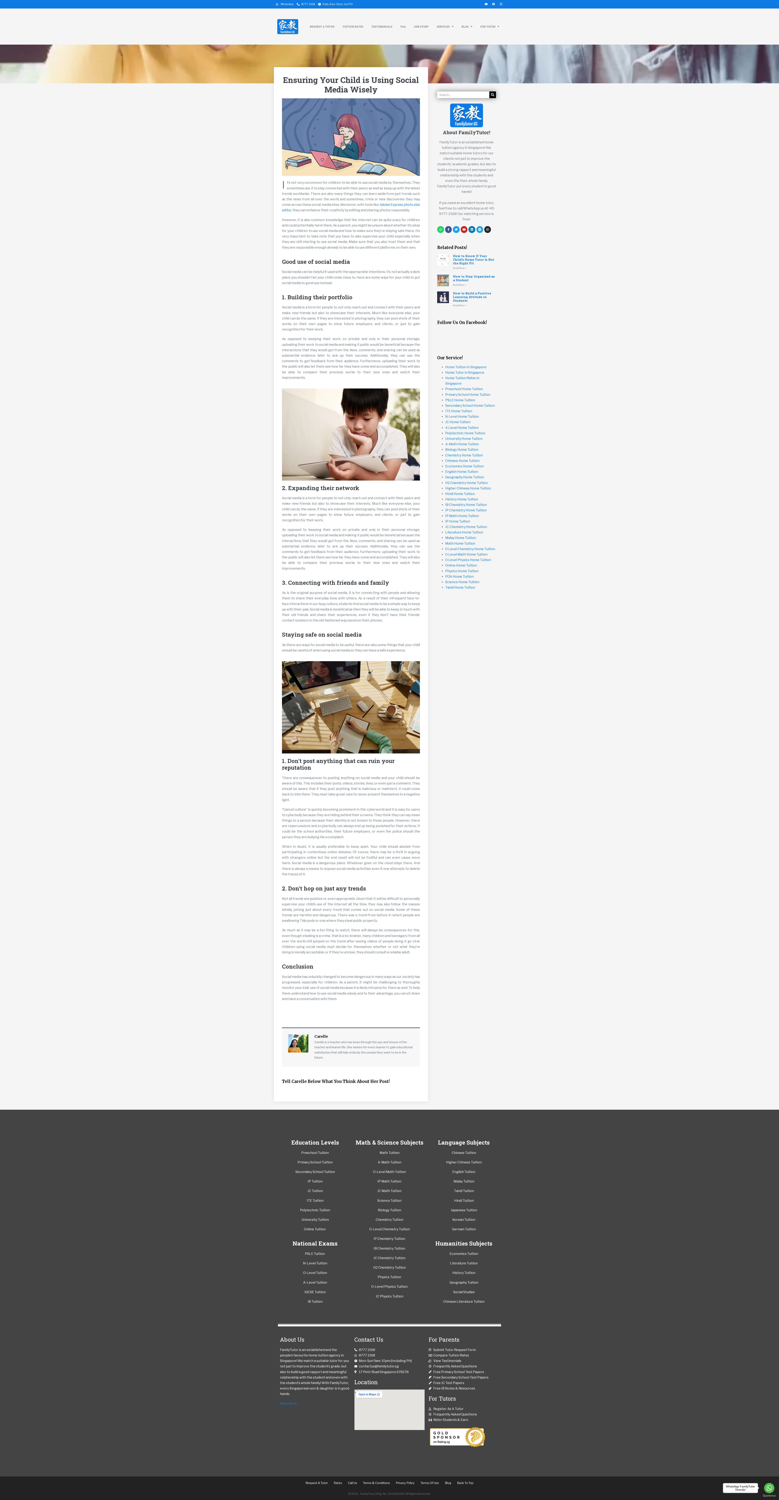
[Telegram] (479, 229)
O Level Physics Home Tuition (468, 560)
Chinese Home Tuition (462, 461)
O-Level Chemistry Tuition (389, 1229)
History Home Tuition (461, 499)
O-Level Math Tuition (389, 1172)
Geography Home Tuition (464, 477)
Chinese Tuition (464, 1153)
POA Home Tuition (459, 576)
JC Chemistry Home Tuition (466, 527)
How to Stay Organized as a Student (474, 278)
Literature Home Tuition (464, 532)
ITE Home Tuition (458, 411)
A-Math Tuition (389, 1162)
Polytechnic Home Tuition (465, 433)
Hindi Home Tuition (460, 494)
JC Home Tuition (457, 422)
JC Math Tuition (389, 1191)
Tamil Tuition (464, 1191)
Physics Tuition (389, 1277)
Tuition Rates (352, 26)
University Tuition (315, 1220)
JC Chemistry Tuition (389, 1258)
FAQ (403, 26)
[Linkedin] (471, 229)
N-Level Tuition (315, 1263)
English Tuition (463, 1172)
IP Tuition (315, 1181)
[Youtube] (464, 229)
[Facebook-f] (448, 229)
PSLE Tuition (315, 1254)
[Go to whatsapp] (769, 1488)
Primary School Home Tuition (467, 395)
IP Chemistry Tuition (389, 1239)
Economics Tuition (464, 1254)
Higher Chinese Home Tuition (468, 488)
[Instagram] (487, 229)
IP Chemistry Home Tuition (466, 510)
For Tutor (487, 26)
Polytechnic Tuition (315, 1210)
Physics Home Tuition (462, 571)
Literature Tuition (464, 1263)
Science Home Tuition (462, 582)
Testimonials (381, 26)
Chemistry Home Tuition (464, 455)
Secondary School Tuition (315, 1172)
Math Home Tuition (460, 543)
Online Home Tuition (461, 565)
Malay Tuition (464, 1181)
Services (443, 26)
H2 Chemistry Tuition (389, 1267)
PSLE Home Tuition (460, 400)
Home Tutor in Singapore (464, 372)
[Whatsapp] (440, 229)
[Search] (492, 94)
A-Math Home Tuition (462, 444)
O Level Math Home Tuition (466, 554)
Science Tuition (389, 1201)
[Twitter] (456, 229)
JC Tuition (315, 1191)
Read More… (289, 1404)
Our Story (421, 26)
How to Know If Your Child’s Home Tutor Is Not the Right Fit (473, 259)
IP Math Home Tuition (462, 516)
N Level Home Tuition (462, 416)
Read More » (459, 268)
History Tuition (463, 1273)
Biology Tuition (389, 1210)
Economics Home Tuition (464, 466)
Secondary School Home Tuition (470, 406)
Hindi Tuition (464, 1201)
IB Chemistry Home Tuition (466, 505)
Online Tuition (315, 1229)
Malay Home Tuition (460, 538)
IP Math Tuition (389, 1181)
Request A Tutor (322, 26)
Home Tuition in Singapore (465, 367)
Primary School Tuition (315, 1162)
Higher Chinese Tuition (464, 1162)
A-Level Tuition (315, 1282)
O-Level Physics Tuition (389, 1287)
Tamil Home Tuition (460, 587)
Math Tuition (389, 1153)
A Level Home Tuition (462, 428)
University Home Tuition (464, 439)
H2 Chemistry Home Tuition (466, 483)
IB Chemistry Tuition (389, 1248)
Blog (465, 26)
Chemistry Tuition (389, 1220)
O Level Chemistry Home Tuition (470, 549)
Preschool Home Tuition (464, 389)
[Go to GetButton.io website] (769, 1496)
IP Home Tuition (457, 521)
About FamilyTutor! (466, 132)
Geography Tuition (464, 1282)
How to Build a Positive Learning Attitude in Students (472, 297)
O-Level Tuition (315, 1273)
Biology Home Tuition (461, 450)
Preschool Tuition (315, 1153)
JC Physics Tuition (389, 1296)
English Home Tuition (461, 472)
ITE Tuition (315, 1201)
